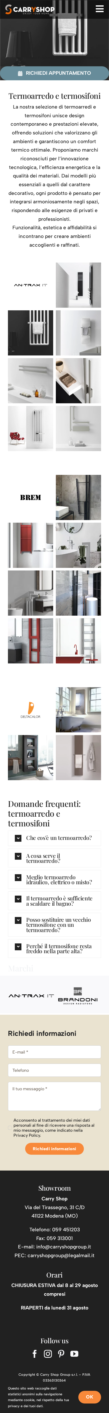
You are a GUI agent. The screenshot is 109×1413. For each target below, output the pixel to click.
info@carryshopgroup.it (63, 1247)
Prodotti (45, 57)
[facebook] (35, 1354)
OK (89, 1397)
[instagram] (48, 1354)
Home (29, 57)
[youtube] (74, 1354)
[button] (54, 838)
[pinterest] (61, 1354)
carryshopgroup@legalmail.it (61, 1255)
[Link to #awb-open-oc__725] (100, 8)
